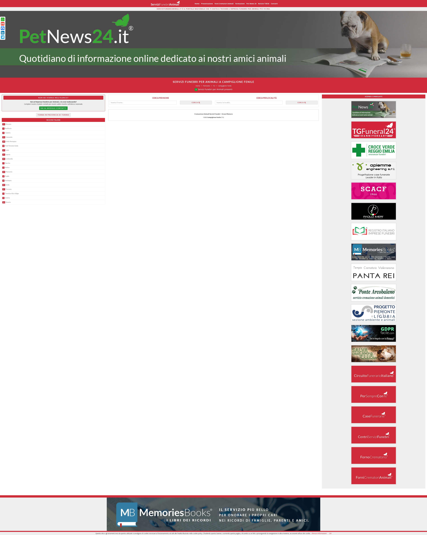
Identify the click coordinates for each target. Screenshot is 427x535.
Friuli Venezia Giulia (11, 146)
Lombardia (9, 159)
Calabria (7, 133)
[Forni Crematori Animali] (373, 476)
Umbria (7, 198)
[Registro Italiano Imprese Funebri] (373, 231)
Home (197, 4)
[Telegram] (2, 37)
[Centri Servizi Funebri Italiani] (373, 435)
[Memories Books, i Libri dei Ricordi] (213, 514)
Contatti (274, 4)
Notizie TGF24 (263, 4)
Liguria (8, 154)
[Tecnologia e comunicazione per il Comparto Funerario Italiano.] (373, 394)
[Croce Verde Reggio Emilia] (373, 150)
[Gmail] (2, 24)
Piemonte (9, 172)
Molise (7, 167)
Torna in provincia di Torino (53, 115)
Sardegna (8, 180)
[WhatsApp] (2, 19)
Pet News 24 (251, 4)
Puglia (7, 176)
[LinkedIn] (2, 32)
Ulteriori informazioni (319, 533)
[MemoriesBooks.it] (373, 252)
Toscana (8, 189)
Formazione (240, 4)
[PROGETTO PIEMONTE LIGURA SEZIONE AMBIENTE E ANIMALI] (373, 313)
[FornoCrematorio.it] (165, 3)
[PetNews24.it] (373, 109)
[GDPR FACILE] (373, 333)
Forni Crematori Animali (224, 4)
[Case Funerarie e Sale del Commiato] (373, 415)
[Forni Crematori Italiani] (373, 455)
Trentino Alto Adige (12, 193)
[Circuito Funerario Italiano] (373, 374)
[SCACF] (373, 191)
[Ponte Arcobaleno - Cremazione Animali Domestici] (373, 292)
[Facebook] (2, 28)
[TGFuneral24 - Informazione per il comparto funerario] (373, 130)
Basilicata (8, 128)
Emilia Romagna (11, 141)
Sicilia (7, 185)
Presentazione (207, 4)
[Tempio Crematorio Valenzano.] (373, 272)
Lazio (7, 150)
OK (330, 533)
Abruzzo (8, 124)
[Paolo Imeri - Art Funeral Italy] (373, 211)
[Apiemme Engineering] (373, 170)
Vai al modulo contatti (53, 108)
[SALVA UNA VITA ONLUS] (373, 354)
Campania (9, 137)
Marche (7, 163)
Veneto (8, 202)
